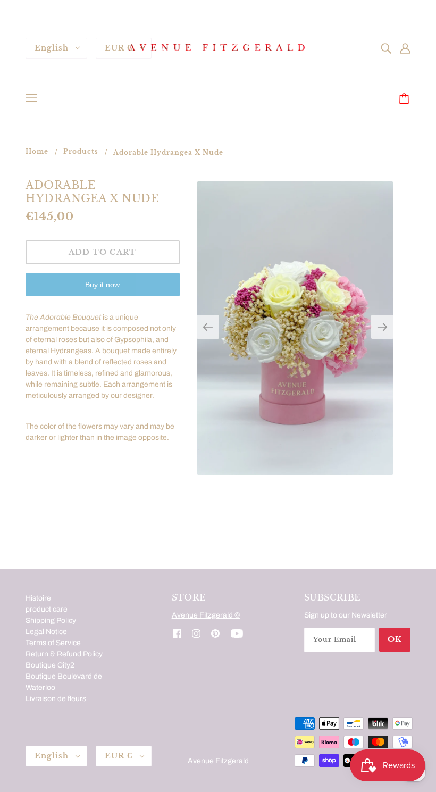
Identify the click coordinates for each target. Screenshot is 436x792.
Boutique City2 (50, 665)
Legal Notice (46, 632)
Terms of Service (53, 643)
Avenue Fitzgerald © (206, 615)
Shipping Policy (51, 620)
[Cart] (405, 99)
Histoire (38, 598)
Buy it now (102, 284)
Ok (395, 639)
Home (37, 151)
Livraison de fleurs (56, 699)
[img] (386, 47)
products (80, 151)
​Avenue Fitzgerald (218, 761)
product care (47, 609)
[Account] (405, 47)
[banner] (218, 48)
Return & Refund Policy (64, 654)
